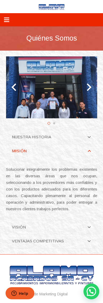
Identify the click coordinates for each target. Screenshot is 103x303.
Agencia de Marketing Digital (43, 294)
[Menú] (6, 19)
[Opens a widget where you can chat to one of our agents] (19, 293)
